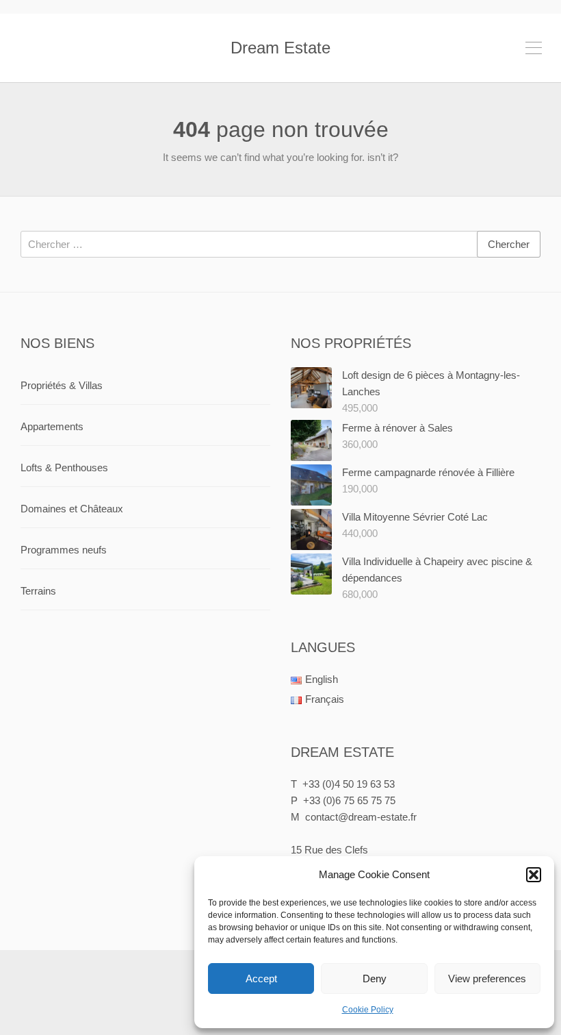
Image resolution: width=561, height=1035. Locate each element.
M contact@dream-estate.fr (354, 817)
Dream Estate (280, 47)
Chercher (509, 244)
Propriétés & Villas (62, 385)
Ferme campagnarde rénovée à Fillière (428, 472)
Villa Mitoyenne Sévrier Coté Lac (415, 517)
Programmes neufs (64, 550)
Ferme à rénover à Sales (397, 428)
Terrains (38, 591)
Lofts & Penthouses (64, 467)
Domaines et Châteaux (72, 508)
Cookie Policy (367, 1009)
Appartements (52, 426)
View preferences (487, 978)
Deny (375, 978)
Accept (261, 978)
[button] (533, 875)
